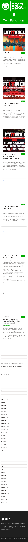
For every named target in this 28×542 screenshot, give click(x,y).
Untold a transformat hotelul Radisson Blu (10, 357)
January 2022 (4, 390)
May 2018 (3, 478)
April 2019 (3, 444)
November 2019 (5, 426)
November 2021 (5, 396)
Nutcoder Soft (10, 538)
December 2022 (5, 374)
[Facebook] (13, 539)
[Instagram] (16, 539)
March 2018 (4, 484)
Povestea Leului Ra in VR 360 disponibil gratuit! (11, 366)
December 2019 (5, 423)
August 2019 (4, 432)
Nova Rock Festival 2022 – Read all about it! (11, 354)
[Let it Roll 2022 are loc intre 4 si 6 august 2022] (14, 39)
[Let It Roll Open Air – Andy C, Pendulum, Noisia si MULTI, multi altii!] (14, 140)
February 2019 (4, 450)
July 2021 (3, 402)
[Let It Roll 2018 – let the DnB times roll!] (14, 242)
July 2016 (3, 496)
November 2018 (5, 460)
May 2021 (3, 408)
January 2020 (4, 420)
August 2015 (4, 502)
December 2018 (5, 457)
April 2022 (3, 384)
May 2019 (3, 441)
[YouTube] (14, 539)
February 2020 (4, 417)
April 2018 (3, 481)
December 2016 (5, 493)
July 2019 (3, 435)
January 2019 (4, 453)
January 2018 (4, 490)
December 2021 (5, 393)
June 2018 (3, 475)
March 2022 (4, 387)
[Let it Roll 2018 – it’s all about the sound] (14, 191)
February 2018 (4, 487)
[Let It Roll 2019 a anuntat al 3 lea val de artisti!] (14, 88)
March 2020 (4, 414)
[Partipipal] (14, 6)
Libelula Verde (7, 107)
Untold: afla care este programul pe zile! (10, 360)
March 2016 (4, 499)
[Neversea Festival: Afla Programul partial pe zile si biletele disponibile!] (14, 303)
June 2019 (3, 438)
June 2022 (3, 380)
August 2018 (4, 469)
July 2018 (3, 472)
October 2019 (4, 429)
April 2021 (3, 411)
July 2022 (3, 377)
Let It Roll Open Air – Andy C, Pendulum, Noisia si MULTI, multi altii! (11, 156)
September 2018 (5, 466)
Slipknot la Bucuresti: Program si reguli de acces (12, 363)
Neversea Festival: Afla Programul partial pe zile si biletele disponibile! (11, 321)
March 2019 (4, 447)
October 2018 (4, 463)
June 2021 (3, 405)
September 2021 (5, 399)
